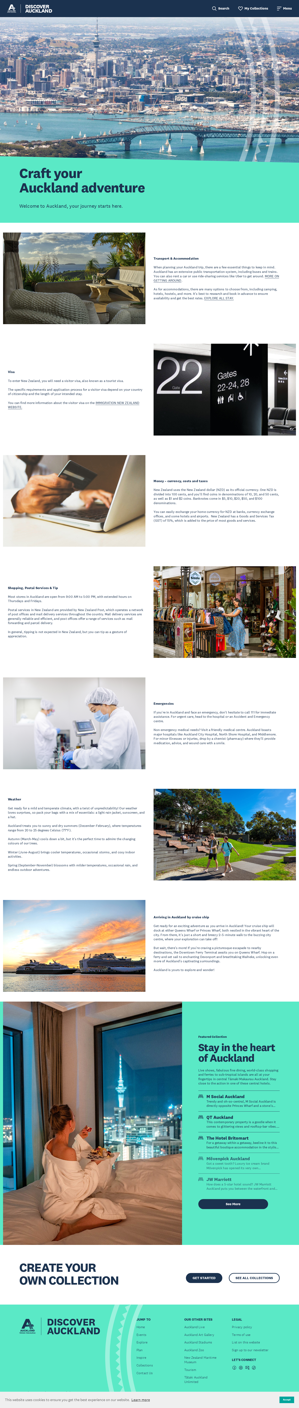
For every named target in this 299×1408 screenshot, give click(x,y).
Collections (144, 1365)
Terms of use (241, 1335)
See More (233, 1204)
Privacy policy (242, 1327)
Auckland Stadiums (198, 1342)
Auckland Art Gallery (199, 1335)
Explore (141, 1342)
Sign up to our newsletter (250, 1350)
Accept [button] (287, 1399)
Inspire (141, 1357)
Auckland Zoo (194, 1350)
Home (140, 1327)
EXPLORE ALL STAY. (219, 298)
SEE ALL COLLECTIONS (254, 1278)
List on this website (246, 1342)
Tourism (190, 1370)
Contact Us (144, 1373)
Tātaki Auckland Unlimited (195, 1379)
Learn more (140, 1400)
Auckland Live (194, 1327)
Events (141, 1335)
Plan (139, 1350)
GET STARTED (204, 1278)
